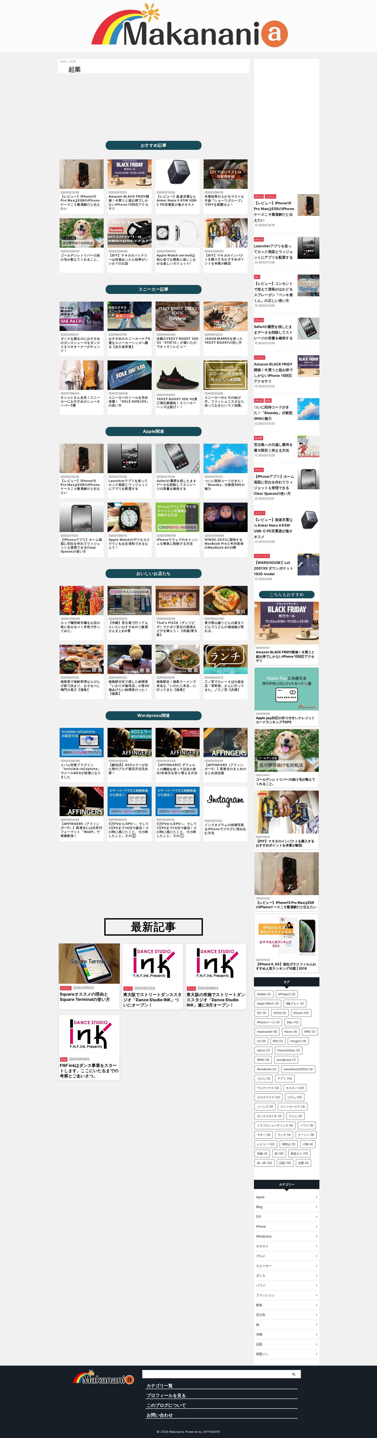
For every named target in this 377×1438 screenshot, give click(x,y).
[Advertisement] (154, 105)
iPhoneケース (268, 1022)
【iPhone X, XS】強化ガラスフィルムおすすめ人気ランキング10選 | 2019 (286, 966)
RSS (278, 1041)
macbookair (267, 1031)
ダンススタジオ (269, 1116)
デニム (295, 1116)
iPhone (301, 1013)
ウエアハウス (268, 1088)
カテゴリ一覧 (160, 1385)
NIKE (309, 1031)
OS (261, 1041)
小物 (308, 1144)
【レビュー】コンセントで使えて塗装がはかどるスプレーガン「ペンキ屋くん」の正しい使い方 (273, 292)
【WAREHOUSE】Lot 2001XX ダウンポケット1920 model (273, 568)
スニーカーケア (292, 1106)
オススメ (295, 1088)
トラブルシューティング (275, 1125)
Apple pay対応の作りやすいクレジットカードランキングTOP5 (285, 720)
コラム (294, 1097)
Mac (293, 1022)
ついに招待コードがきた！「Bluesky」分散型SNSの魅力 (273, 413)
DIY (261, 1013)
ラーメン (306, 1134)
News (290, 1031)
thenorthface (288, 1050)
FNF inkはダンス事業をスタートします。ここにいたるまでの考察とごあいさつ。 (89, 1070)
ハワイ (307, 1125)
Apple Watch (268, 1003)
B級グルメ (295, 1003)
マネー (263, 1134)
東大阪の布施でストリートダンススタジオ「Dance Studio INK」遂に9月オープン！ (216, 999)
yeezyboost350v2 (298, 1069)
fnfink (280, 1013)
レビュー (266, 1144)
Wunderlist (266, 1069)
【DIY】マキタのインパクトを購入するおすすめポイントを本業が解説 (285, 843)
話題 (285, 1163)
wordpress (286, 1059)
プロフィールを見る (166, 1395)
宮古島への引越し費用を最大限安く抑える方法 (273, 447)
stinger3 (298, 1041)
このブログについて (166, 1405)
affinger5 (286, 994)
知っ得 (264, 1163)
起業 (303, 1163)
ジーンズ (265, 1106)
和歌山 (288, 1144)
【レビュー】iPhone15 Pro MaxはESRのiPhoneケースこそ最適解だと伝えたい (274, 211)
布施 (262, 1153)
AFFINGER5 (211, 1431)
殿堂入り (299, 1153)
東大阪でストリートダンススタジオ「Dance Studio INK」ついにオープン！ (152, 999)
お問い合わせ (160, 1415)
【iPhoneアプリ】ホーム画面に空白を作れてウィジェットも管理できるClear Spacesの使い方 (274, 485)
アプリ (285, 1078)
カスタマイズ (268, 1097)
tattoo (263, 1050)
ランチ (284, 1134)
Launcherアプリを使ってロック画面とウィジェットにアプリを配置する (273, 251)
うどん (263, 1078)
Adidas (264, 994)
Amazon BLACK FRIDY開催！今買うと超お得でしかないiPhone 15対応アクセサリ (273, 372)
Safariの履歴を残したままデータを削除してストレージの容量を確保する (273, 332)
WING (263, 1059)
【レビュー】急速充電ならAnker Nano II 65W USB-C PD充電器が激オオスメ (273, 528)
